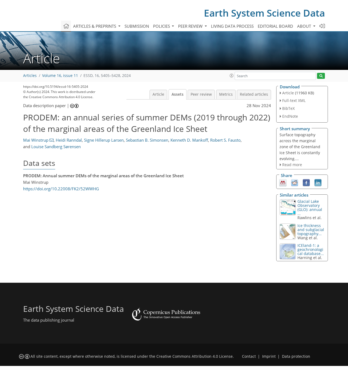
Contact (249, 356)
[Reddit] (294, 182)
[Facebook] (306, 182)
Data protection (296, 356)
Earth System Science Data (264, 13)
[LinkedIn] (318, 182)
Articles (30, 75)
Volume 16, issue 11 (60, 75)
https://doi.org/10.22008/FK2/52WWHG (61, 188)
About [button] (304, 26)
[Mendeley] (283, 182)
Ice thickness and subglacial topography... (310, 229)
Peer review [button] (191, 26)
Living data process (232, 26)
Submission (137, 26)
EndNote (290, 116)
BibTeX (288, 108)
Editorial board (275, 26)
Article (158, 94)
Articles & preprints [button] (95, 26)
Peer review (201, 94)
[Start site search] (321, 76)
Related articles (254, 94)
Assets (178, 94)
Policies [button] (162, 26)
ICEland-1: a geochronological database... (310, 249)
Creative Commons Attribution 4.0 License (194, 356)
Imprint (269, 356)
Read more (292, 164)
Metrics (226, 94)
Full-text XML (294, 100)
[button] (232, 75)
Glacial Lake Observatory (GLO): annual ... (309, 207)
